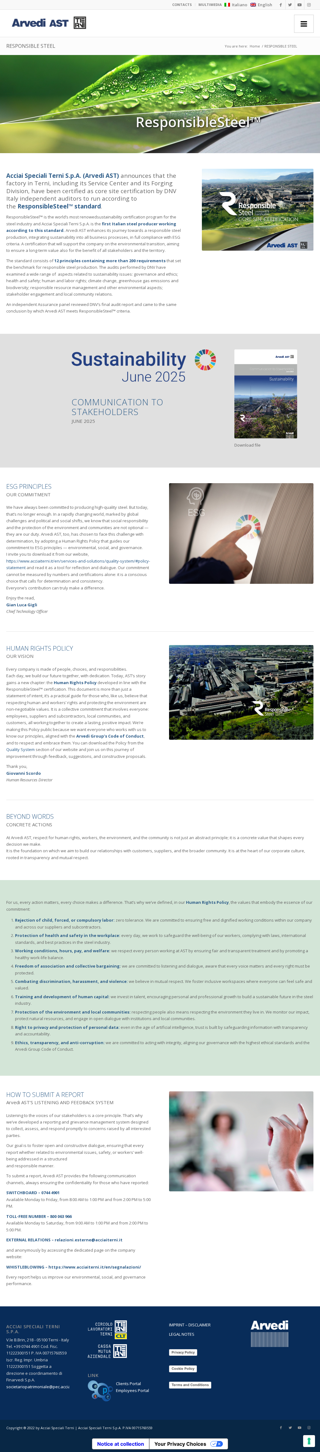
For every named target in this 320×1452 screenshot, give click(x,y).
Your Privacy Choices (180, 1444)
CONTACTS (182, 4)
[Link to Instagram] (309, 4)
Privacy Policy (183, 1352)
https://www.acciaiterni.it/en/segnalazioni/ (94, 1267)
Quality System (20, 749)
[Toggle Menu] (304, 24)
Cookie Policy (183, 1368)
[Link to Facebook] (280, 4)
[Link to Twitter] (290, 4)
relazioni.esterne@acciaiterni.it (88, 1240)
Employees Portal (132, 1390)
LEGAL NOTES (181, 1334)
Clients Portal (128, 1383)
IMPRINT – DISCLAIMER (190, 1325)
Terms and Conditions (190, 1385)
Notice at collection (120, 1444)
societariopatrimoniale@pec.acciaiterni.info (47, 1386)
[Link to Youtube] (299, 4)
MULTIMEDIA (210, 4)
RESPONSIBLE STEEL (30, 46)
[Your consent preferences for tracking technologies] (309, 1441)
